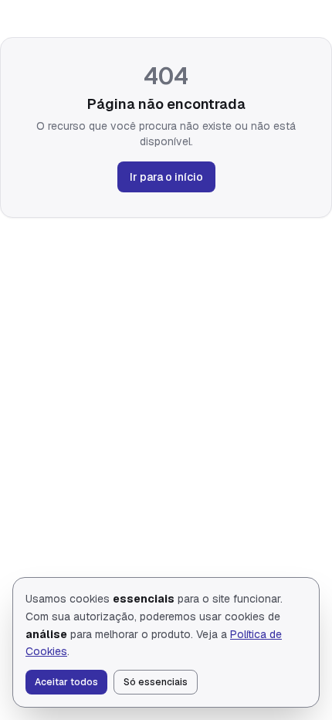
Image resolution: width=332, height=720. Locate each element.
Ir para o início (166, 177)
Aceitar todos (66, 682)
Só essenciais (156, 682)
